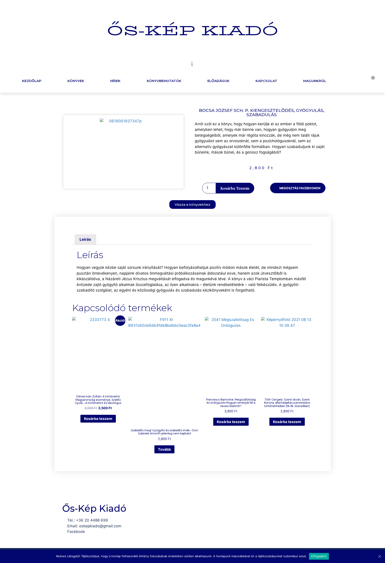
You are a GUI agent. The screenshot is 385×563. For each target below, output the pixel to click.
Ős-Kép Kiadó (192, 30)
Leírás (85, 239)
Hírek (115, 81)
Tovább (164, 449)
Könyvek (76, 81)
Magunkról (314, 81)
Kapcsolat (266, 81)
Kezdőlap (31, 81)
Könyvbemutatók (164, 81)
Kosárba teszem (234, 188)
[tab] (85, 239)
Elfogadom (318, 556)
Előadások (218, 81)
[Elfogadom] (379, 556)
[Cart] (371, 80)
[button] (192, 204)
